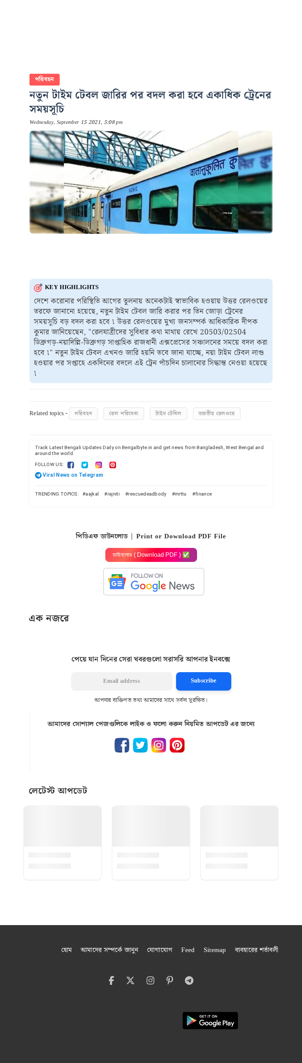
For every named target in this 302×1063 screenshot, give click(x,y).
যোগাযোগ (159, 950)
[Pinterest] (112, 464)
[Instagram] (98, 464)
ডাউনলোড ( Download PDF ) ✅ (151, 555)
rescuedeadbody (147, 494)
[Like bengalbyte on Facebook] (122, 745)
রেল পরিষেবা (123, 414)
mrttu (181, 494)
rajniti (114, 494)
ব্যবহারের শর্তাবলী (256, 950)
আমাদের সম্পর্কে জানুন (109, 950)
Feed (187, 950)
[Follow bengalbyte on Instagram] (158, 745)
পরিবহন (44, 79)
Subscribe (204, 680)
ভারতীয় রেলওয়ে (217, 414)
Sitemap (215, 950)
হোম (66, 950)
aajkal (92, 494)
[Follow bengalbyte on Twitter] (140, 745)
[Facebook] (70, 464)
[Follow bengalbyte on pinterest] (177, 745)
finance (203, 494)
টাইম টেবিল (168, 414)
